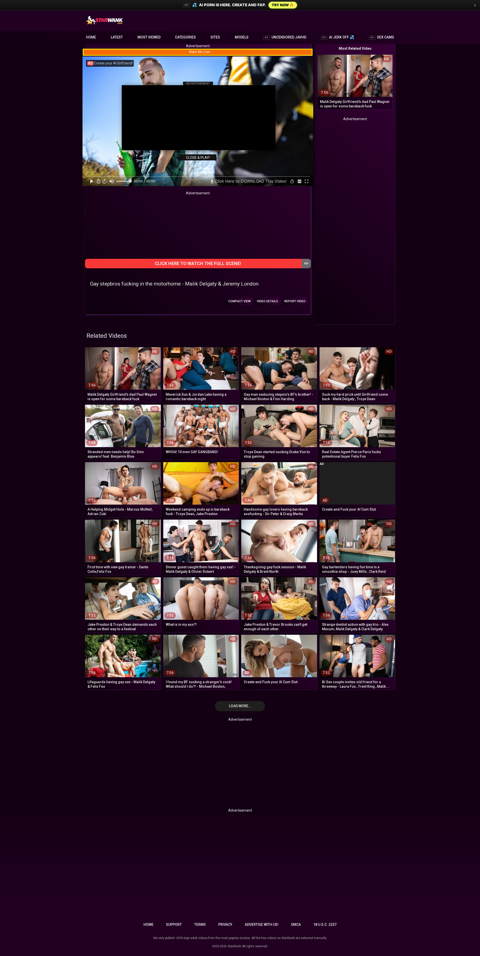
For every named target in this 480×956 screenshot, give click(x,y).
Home (91, 37)
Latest (117, 37)
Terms (200, 925)
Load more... (240, 706)
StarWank (234, 946)
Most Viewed (149, 37)
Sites (215, 37)
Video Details (267, 301)
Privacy (225, 925)
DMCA (296, 925)
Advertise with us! (261, 925)
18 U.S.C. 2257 (324, 925)
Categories (185, 37)
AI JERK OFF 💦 (338, 37)
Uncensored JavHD (285, 37)
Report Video (295, 301)
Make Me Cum (199, 52)
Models (241, 37)
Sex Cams (382, 37)
